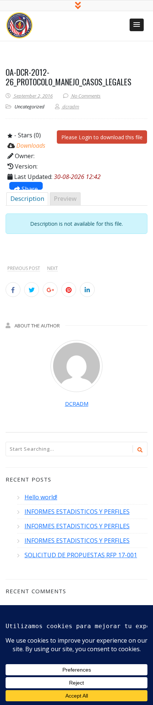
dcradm (76, 403)
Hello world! (41, 497)
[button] (137, 25)
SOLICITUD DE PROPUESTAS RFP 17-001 (81, 555)
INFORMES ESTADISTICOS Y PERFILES (77, 511)
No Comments (86, 95)
